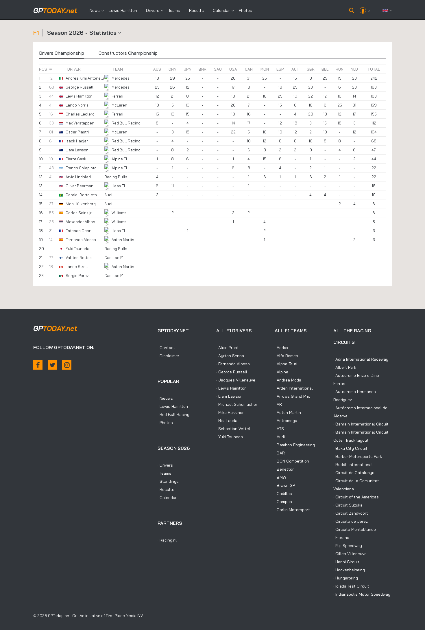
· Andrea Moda (288, 380)
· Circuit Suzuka (348, 505)
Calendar (221, 10)
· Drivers (165, 465)
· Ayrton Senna (230, 355)
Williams (119, 212)
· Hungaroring (345, 578)
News (95, 10)
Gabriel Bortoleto (81, 194)
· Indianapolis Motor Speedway (361, 594)
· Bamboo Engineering (295, 444)
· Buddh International (353, 464)
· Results (166, 489)
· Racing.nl (167, 540)
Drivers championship (61, 53)
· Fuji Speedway (347, 545)
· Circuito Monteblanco (354, 529)
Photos (245, 10)
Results (196, 10)
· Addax (281, 347)
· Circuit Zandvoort (350, 513)
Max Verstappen (80, 123)
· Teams (164, 473)
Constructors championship (128, 53)
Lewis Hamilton (123, 10)
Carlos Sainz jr (79, 212)
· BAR (280, 453)
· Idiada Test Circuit (351, 586)
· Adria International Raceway (360, 359)
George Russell (79, 87)
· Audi (280, 436)
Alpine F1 (119, 159)
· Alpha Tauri (286, 363)
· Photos (165, 422)
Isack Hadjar (77, 141)
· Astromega (286, 420)
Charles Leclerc (80, 114)
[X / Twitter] (52, 365)
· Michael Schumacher (236, 404)
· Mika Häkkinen (230, 412)
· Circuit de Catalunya (353, 472)
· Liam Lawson (229, 396)
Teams (174, 10)
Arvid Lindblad (78, 177)
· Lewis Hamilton (173, 406)
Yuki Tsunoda (77, 248)
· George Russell (231, 372)
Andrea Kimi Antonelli (85, 78)
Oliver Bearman (79, 186)
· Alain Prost (227, 347)
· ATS (279, 428)
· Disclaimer (168, 355)
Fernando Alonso (81, 239)
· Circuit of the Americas (356, 497)
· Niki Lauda (226, 420)
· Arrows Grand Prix (292, 396)
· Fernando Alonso (233, 363)
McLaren (119, 105)
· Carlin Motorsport (292, 509)
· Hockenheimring (349, 570)
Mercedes (121, 78)
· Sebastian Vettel (233, 428)
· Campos (283, 501)
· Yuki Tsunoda (229, 436)
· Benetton (285, 469)
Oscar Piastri (77, 132)
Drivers (152, 10)
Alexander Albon (80, 221)
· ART (279, 404)
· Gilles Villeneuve (350, 553)
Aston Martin (123, 239)
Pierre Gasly (77, 159)
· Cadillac (283, 493)
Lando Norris (77, 105)
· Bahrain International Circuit (361, 424)
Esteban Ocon (78, 230)
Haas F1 (118, 186)
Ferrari (117, 96)
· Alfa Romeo (286, 355)
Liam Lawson (77, 150)
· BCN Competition (292, 461)
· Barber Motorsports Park (357, 456)
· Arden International (294, 388)
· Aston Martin (288, 412)
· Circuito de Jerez (350, 521)
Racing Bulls (115, 177)
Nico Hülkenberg (81, 203)
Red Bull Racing (126, 123)
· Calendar (167, 497)
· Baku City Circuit (350, 448)
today (55, 10)
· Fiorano (341, 537)
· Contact (166, 347)
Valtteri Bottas (79, 257)
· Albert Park (344, 367)
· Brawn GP (285, 485)
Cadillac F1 (113, 257)
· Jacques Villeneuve (235, 380)
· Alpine (281, 372)
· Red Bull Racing (173, 414)
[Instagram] (66, 365)
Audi (108, 194)
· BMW (280, 477)
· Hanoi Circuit (346, 561)
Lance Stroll (77, 266)
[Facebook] (37, 365)
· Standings (168, 481)
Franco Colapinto (81, 168)
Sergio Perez (77, 275)
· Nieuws (165, 398)
